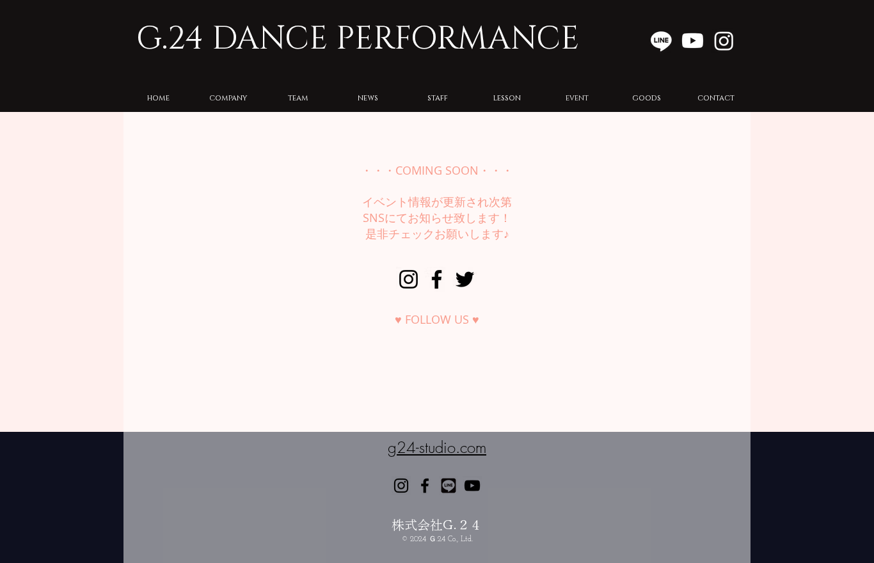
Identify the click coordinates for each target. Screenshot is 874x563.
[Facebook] (424, 485)
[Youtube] (692, 40)
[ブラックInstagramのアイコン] (408, 279)
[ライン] (661, 40)
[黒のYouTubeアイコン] (472, 485)
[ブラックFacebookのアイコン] (436, 279)
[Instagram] (723, 40)
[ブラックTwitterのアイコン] (464, 279)
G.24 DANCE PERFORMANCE (357, 39)
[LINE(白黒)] (448, 485)
